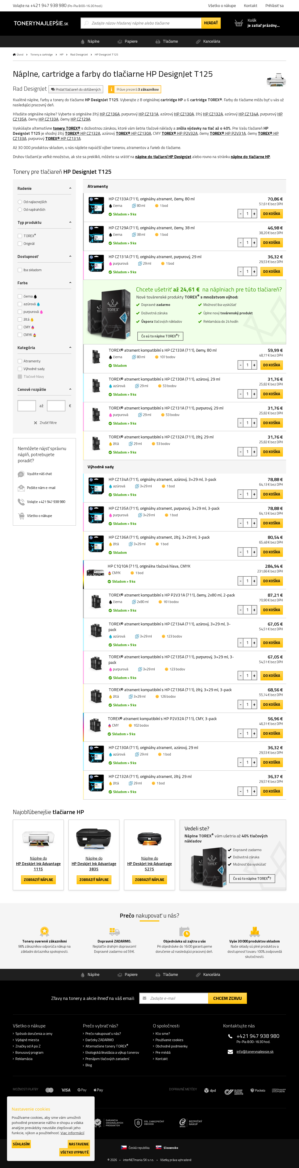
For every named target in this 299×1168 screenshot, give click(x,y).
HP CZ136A (110, 114)
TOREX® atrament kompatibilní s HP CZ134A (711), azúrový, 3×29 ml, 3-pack (170, 627)
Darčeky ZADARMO (99, 1040)
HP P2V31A (228, 133)
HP (61, 54)
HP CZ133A (48, 119)
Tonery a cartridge (41, 54)
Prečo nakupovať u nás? (103, 1033)
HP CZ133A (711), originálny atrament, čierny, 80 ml (152, 199)
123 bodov (174, 636)
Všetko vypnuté (75, 1152)
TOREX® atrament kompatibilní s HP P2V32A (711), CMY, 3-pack (162, 719)
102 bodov (141, 725)
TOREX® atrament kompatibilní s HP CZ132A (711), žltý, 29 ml (161, 437)
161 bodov (171, 601)
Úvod (20, 54)
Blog (88, 1065)
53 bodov (169, 385)
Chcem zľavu (227, 998)
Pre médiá (163, 1052)
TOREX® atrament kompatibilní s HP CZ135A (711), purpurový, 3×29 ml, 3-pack (171, 659)
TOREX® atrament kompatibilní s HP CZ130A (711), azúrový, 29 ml (164, 379)
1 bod (164, 205)
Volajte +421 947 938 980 (46, 501)
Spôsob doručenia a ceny (33, 1033)
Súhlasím (21, 1144)
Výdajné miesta (27, 1040)
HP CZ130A (184, 114)
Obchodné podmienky (172, 1046)
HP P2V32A (180, 133)
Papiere (131, 41)
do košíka (271, 213)
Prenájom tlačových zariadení (107, 1058)
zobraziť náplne (38, 879)
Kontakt (162, 1058)
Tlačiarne (170, 41)
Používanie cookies (169, 1040)
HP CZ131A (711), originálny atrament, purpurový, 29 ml (155, 257)
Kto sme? (163, 1033)
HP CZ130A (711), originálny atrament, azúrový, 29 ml (153, 748)
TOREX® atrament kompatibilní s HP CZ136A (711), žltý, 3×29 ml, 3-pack (170, 690)
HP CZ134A (248, 114)
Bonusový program (29, 1052)
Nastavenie (79, 1144)
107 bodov (167, 357)
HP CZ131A (148, 114)
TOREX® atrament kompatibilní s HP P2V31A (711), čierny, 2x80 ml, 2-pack (172, 595)
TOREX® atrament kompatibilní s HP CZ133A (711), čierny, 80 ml (163, 350)
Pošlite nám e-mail (41, 487)
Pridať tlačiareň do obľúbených (78, 89)
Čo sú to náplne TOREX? (160, 336)
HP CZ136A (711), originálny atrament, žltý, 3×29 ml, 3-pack (159, 537)
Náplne (93, 41)
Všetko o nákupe (39, 515)
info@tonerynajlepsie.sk (255, 1051)
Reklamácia (23, 1058)
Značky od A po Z (28, 1046)
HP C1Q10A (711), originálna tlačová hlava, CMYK (149, 566)
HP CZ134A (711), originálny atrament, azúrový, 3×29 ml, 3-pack (162, 479)
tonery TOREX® (66, 128)
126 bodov (168, 696)
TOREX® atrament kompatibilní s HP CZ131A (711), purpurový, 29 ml (166, 408)
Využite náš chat (39, 473)
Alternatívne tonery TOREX (106, 1046)
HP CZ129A (80, 119)
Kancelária (211, 41)
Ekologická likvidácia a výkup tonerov (112, 1052)
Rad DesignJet (79, 54)
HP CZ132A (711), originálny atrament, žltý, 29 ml (150, 776)
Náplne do (38, 863)
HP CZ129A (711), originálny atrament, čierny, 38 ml (152, 228)
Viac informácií (72, 1132)
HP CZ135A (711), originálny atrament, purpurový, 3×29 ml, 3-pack (164, 508)
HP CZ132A (213, 114)
